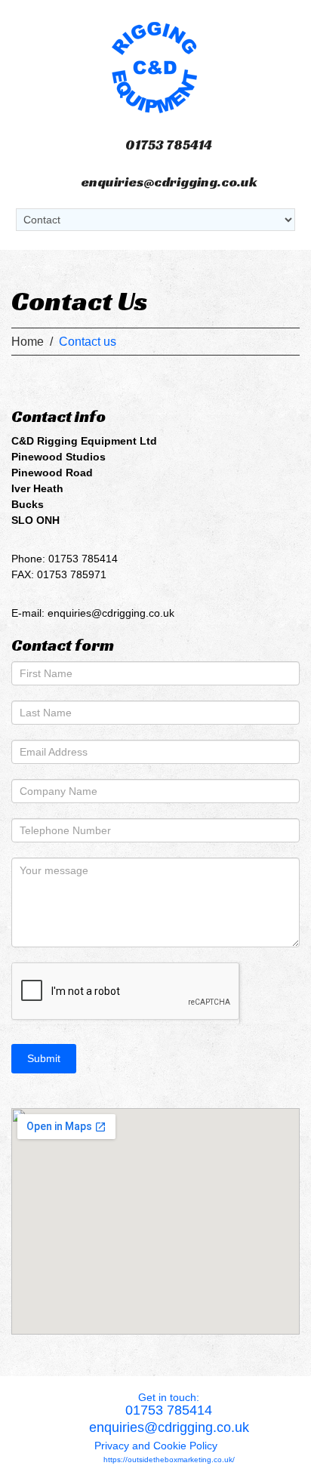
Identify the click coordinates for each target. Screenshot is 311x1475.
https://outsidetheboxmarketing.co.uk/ (169, 1459)
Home (27, 341)
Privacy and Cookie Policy (155, 1446)
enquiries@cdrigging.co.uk (169, 181)
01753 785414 (168, 144)
